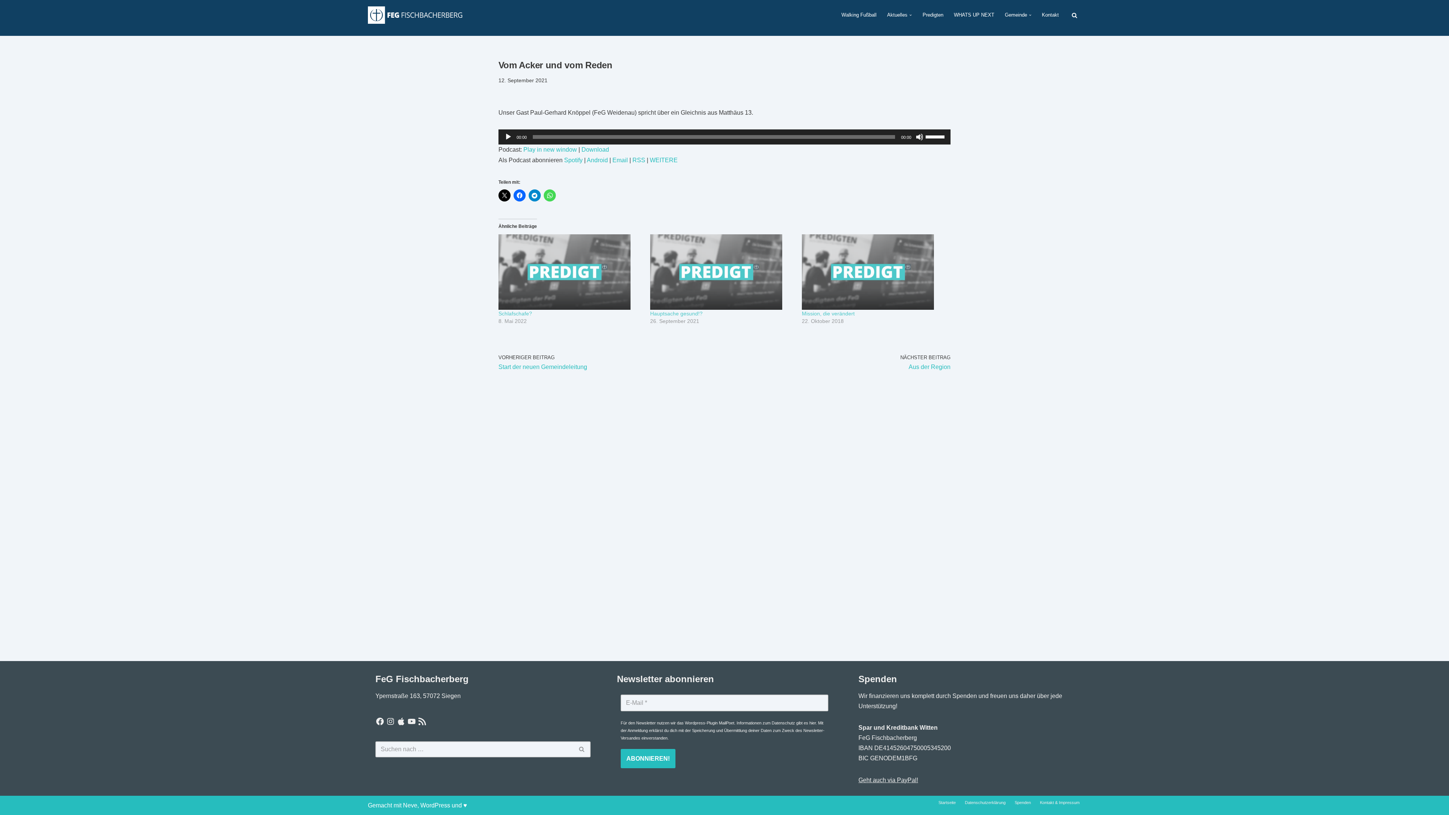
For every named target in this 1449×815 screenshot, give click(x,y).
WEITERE (664, 160)
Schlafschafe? (515, 314)
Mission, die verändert (828, 314)
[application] (724, 137)
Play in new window (550, 149)
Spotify (573, 160)
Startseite (947, 802)
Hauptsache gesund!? (676, 314)
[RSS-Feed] (422, 721)
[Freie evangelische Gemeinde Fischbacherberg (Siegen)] (415, 14)
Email (620, 160)
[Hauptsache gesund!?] (722, 272)
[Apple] (401, 721)
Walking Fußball (859, 15)
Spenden (1023, 802)
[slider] (936, 136)
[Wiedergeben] (508, 137)
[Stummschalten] (919, 137)
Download (595, 149)
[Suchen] (1074, 15)
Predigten (933, 15)
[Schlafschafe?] (570, 272)
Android (597, 160)
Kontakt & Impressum (1060, 802)
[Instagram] (390, 721)
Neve (410, 805)
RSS (638, 160)
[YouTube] (411, 721)
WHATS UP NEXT (974, 15)
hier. (813, 723)
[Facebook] (380, 721)
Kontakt (1050, 15)
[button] (910, 15)
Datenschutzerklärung (985, 802)
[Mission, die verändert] (874, 272)
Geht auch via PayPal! (888, 780)
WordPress (435, 805)
